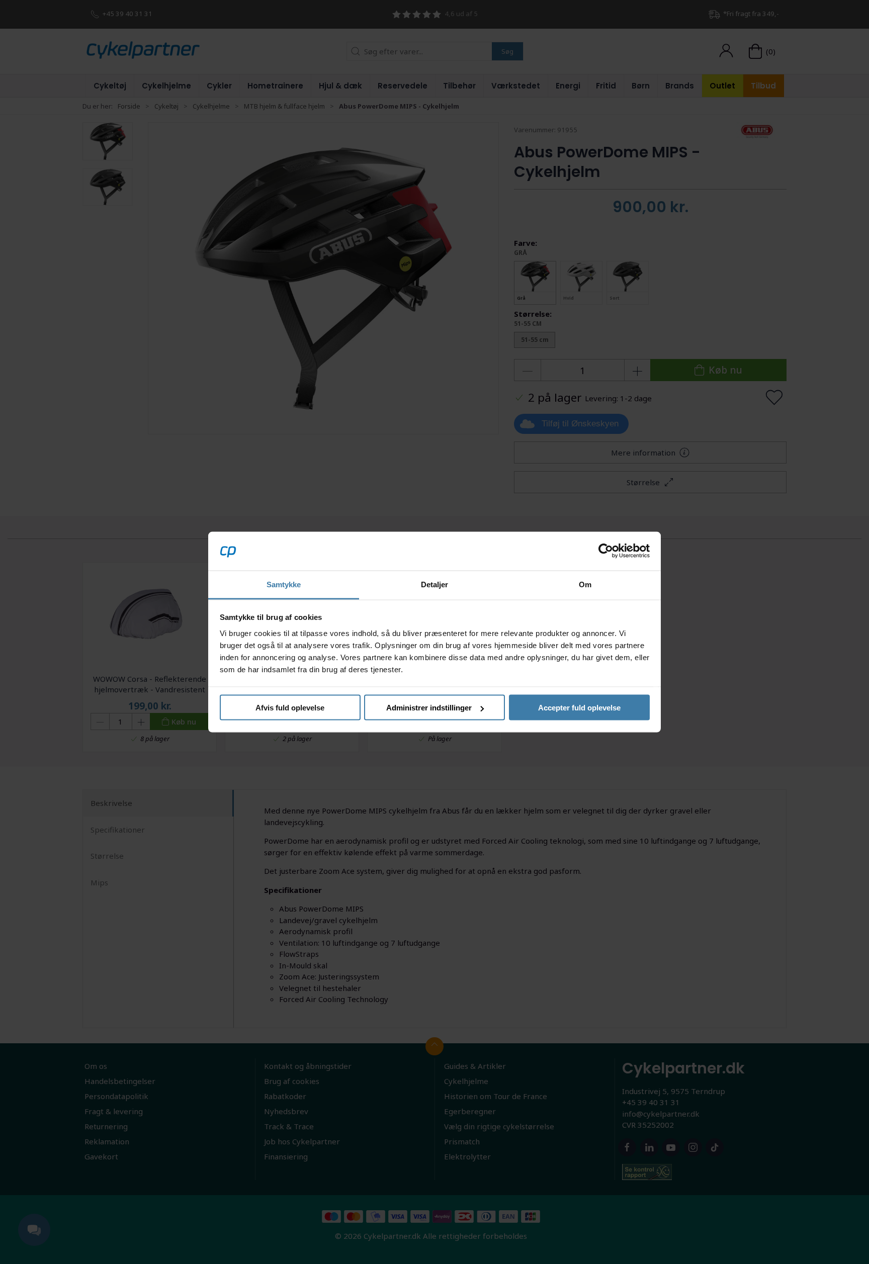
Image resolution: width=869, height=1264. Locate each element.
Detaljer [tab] (435, 584)
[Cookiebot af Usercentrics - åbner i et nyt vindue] (606, 551)
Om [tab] (585, 584)
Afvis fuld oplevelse (289, 707)
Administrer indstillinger (429, 707)
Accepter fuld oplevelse (579, 707)
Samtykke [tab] (284, 584)
